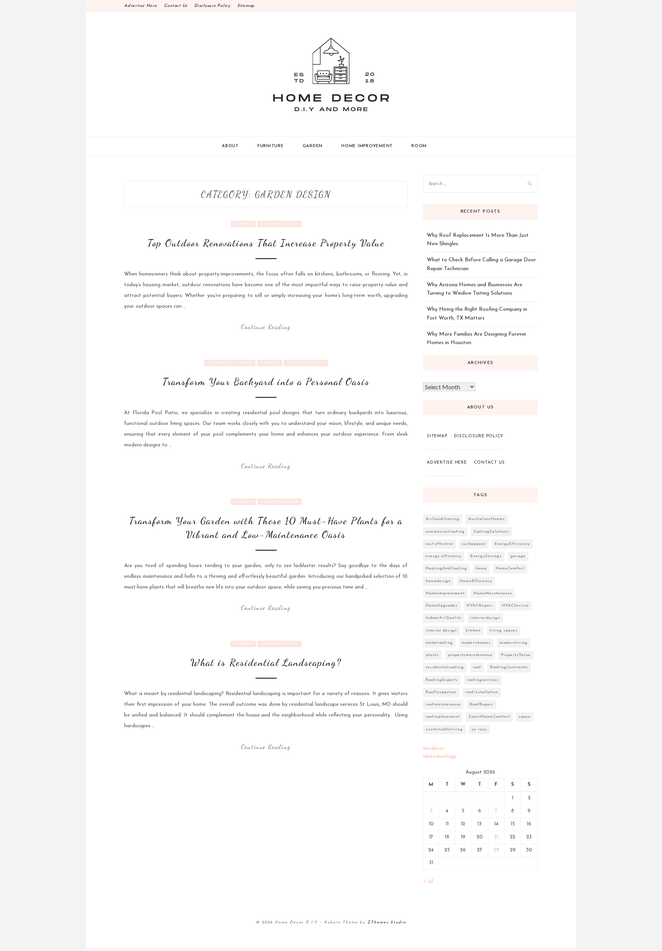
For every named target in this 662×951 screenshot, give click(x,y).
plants (432, 655)
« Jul (428, 881)
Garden (313, 146)
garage (518, 556)
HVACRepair (480, 605)
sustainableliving (444, 729)
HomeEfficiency (476, 581)
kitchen (473, 630)
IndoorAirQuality (444, 618)
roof (477, 667)
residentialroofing (445, 667)
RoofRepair (481, 704)
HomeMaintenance (493, 593)
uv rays (479, 729)
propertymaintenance (470, 655)
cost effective (439, 544)
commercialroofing (445, 532)
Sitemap (246, 6)
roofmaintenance (443, 704)
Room (419, 146)
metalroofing (439, 643)
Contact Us (176, 6)
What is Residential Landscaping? (266, 662)
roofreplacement (443, 717)
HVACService (515, 605)
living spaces (504, 630)
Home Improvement (367, 146)
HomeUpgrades (442, 605)
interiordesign (485, 618)
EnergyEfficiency (512, 544)
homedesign (438, 581)
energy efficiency (444, 556)
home (481, 568)
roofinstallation (481, 692)
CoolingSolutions (491, 532)
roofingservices (483, 680)
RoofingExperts (442, 680)
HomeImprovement (445, 593)
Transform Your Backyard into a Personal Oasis (266, 381)
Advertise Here (140, 6)
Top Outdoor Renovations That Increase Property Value (266, 243)
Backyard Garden (229, 363)
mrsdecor (433, 748)
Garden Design (279, 224)
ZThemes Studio (386, 922)
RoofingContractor (509, 667)
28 (496, 850)
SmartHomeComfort (489, 717)
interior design (441, 630)
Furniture (270, 146)
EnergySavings (486, 556)
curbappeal (474, 544)
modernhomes (476, 643)
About (230, 146)
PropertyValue (516, 655)
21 (496, 837)
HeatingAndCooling (446, 568)
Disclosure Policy (212, 6)
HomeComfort (510, 568)
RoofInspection (441, 692)
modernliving (514, 643)
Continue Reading (266, 326)
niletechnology (439, 756)
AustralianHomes (486, 519)
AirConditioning (442, 519)
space (525, 717)
